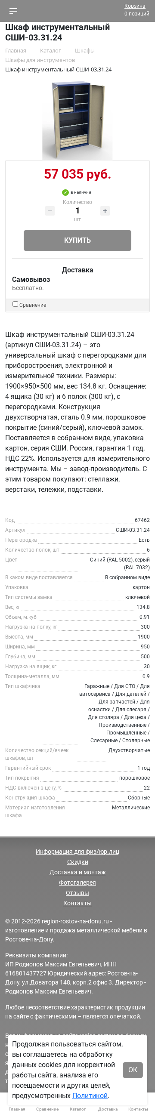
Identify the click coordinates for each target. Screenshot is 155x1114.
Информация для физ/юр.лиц (77, 851)
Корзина (135, 6)
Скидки (77, 861)
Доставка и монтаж (78, 872)
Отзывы (77, 892)
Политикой (90, 1096)
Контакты (77, 903)
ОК (132, 1070)
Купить (77, 240)
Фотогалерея (77, 882)
